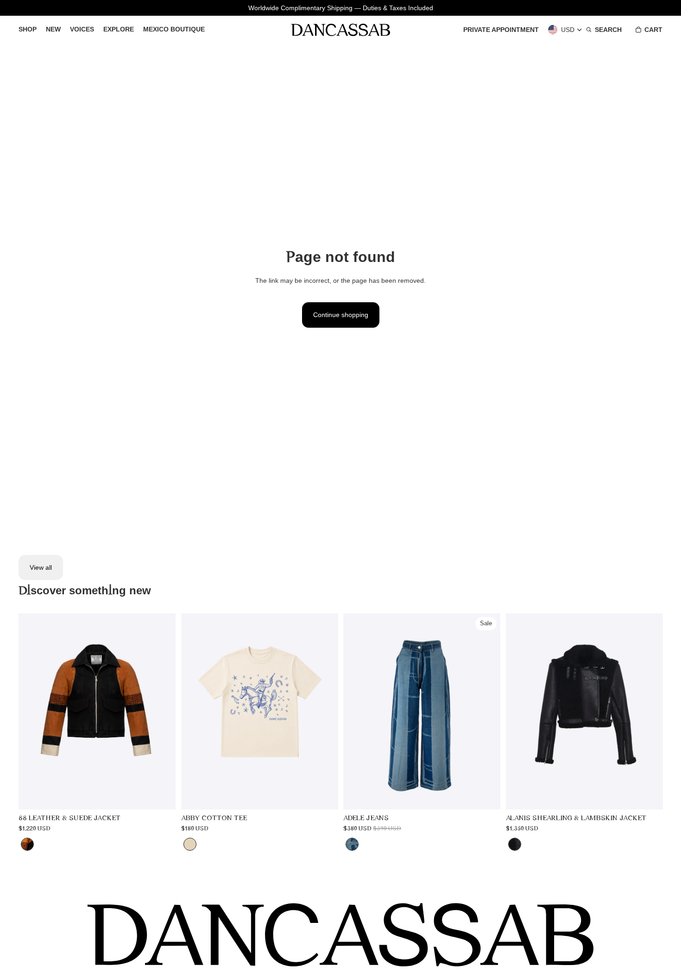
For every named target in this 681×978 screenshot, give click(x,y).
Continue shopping (340, 314)
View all (41, 567)
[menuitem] (28, 29)
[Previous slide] (32, 711)
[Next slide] (162, 711)
